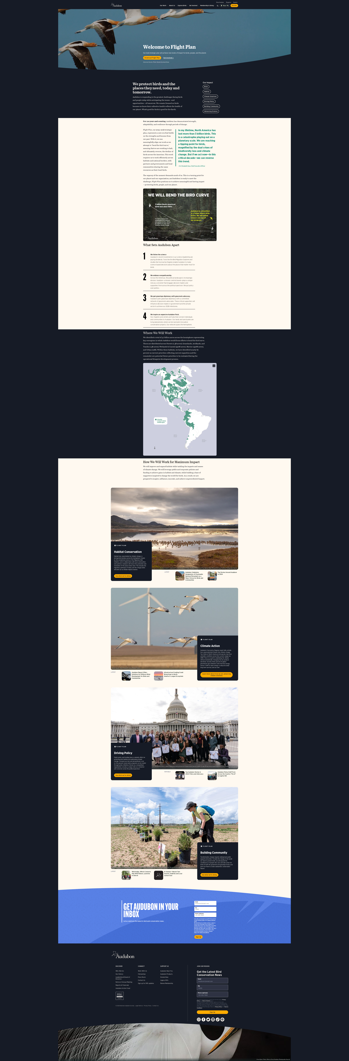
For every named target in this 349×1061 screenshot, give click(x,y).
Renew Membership (166, 983)
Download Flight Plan (152, 58)
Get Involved (193, 5)
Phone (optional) (199, 913)
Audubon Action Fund (123, 988)
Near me (226, 5)
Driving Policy (209, 101)
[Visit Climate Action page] (174, 629)
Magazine (228, 2)
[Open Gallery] (214, 365)
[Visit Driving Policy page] (174, 728)
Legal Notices (139, 1005)
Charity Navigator (120, 996)
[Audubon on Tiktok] (218, 1019)
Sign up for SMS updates (146, 983)
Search (217, 5)
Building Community (211, 106)
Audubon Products (166, 974)
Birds (206, 87)
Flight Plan (121, 545)
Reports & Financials (122, 985)
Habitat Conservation (128, 551)
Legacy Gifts (164, 980)
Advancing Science (211, 111)
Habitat (206, 91)
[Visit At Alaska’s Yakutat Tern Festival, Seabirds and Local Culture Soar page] (169, 875)
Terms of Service (211, 920)
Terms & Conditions (204, 932)
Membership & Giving (207, 5)
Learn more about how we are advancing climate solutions (216, 674)
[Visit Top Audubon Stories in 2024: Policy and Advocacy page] (190, 775)
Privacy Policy (201, 920)
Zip (196, 907)
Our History (119, 974)
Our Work (163, 5)
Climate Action (210, 646)
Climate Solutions (210, 96)
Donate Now (164, 977)
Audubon (116, 5)
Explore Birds (182, 5)
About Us (172, 5)
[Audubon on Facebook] (203, 1019)
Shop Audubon (220, 2)
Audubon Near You (166, 971)
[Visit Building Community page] (174, 828)
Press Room (142, 977)
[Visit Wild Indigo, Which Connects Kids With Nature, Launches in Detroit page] (137, 875)
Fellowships (142, 974)
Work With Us (142, 971)
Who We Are (120, 971)
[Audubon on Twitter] (208, 1019)
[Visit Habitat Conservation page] (174, 529)
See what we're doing (123, 576)
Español (235, 2)
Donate (234, 5)
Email (196, 902)
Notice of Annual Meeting (124, 982)
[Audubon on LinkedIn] (213, 1019)
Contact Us (141, 980)
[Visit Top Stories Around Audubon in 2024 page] (223, 576)
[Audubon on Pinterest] (222, 1019)
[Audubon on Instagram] (199, 1019)
